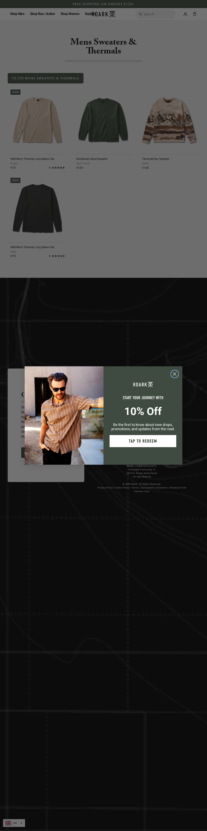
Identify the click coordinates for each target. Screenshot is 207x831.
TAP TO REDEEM (143, 441)
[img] (174, 374)
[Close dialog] (174, 374)
